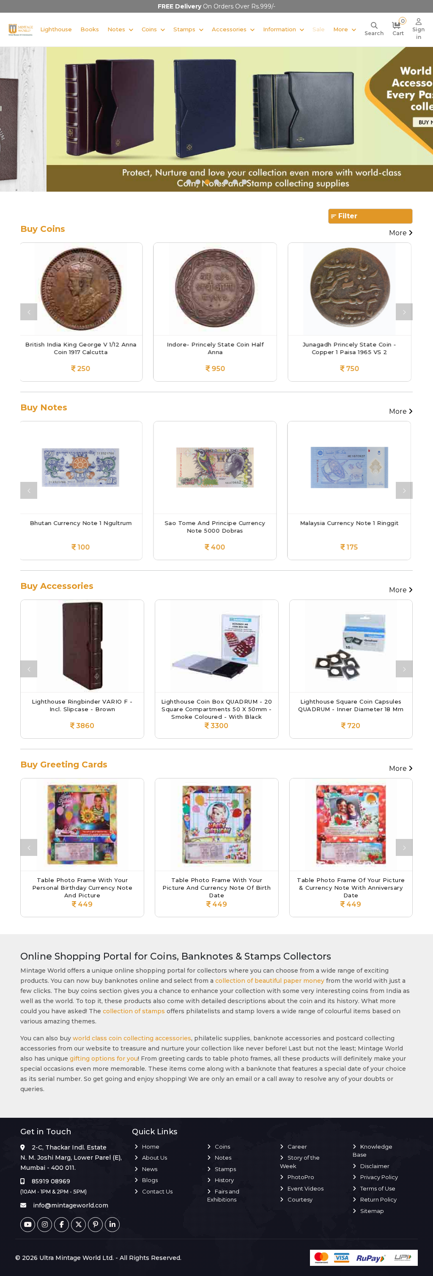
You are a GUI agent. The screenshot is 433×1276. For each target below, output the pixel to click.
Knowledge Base (372, 1150)
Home (150, 1146)
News (149, 1169)
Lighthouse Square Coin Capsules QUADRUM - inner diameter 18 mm (216, 705)
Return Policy (378, 1199)
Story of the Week (300, 1161)
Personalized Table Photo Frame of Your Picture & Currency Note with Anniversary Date (351, 887)
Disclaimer (374, 1166)
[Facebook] (61, 1224)
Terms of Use (377, 1188)
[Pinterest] (95, 1224)
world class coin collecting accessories (132, 1038)
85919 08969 (51, 1181)
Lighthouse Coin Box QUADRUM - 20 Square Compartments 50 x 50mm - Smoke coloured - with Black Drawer (82, 708)
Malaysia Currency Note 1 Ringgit (216, 523)
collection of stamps (134, 1011)
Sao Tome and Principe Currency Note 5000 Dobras (82, 527)
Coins (149, 29)
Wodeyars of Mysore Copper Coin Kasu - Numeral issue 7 (350, 348)
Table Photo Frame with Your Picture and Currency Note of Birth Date (82, 887)
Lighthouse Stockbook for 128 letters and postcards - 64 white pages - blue (351, 708)
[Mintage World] (20, 29)
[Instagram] (44, 1224)
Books (89, 29)
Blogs (150, 1180)
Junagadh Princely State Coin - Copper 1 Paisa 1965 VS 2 (216, 348)
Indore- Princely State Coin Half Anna (82, 348)
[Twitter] (78, 1224)
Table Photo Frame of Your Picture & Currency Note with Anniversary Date (216, 887)
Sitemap (372, 1210)
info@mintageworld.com (70, 1205)
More (340, 29)
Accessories (229, 29)
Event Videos (305, 1188)
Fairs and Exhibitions (223, 1195)
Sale (318, 29)
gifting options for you (104, 1058)
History (224, 1180)
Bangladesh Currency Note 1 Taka (351, 523)
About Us (154, 1157)
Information (279, 29)
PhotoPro (301, 1177)
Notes (116, 29)
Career (297, 1146)
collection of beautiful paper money (269, 980)
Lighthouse (56, 29)
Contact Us (157, 1191)
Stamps (184, 29)
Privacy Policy (379, 1177)
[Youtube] (27, 1224)
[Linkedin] (112, 1224)
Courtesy (300, 1199)
